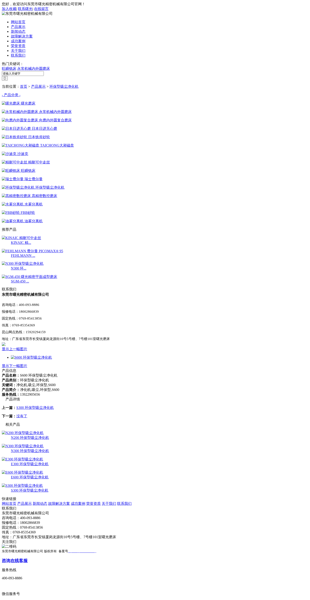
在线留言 (41, 9)
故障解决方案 (22, 36)
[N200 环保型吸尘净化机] (23, 433)
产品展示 (18, 27)
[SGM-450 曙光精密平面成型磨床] (29, 277)
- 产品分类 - (11, 95)
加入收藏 (9, 9)
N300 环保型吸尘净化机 (30, 451)
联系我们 (18, 55)
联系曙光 (25, 9)
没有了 (21, 416)
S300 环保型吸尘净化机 (35, 408)
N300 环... (18, 268)
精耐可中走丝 (38, 162)
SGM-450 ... (20, 281)
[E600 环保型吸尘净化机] (22, 472)
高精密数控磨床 (44, 196)
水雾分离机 (33, 204)
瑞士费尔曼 (33, 179)
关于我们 (18, 50)
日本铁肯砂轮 (38, 137)
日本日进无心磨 (44, 128)
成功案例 (18, 41)
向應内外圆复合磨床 (55, 120)
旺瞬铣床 (9, 68)
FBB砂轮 (27, 213)
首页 (23, 86)
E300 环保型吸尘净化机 (30, 464)
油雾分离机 (33, 221)
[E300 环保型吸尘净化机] (22, 459)
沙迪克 (22, 154)
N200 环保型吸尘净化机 (30, 438)
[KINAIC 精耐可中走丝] (21, 238)
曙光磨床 (27, 103)
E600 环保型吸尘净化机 (30, 477)
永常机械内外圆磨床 (33, 68)
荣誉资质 (18, 46)
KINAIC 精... (21, 243)
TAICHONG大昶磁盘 (56, 145)
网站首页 (18, 22)
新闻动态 (18, 31)
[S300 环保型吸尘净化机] (22, 486)
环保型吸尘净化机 (64, 86)
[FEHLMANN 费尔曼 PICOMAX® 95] (32, 251)
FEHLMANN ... (23, 256)
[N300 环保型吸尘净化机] (23, 263)
